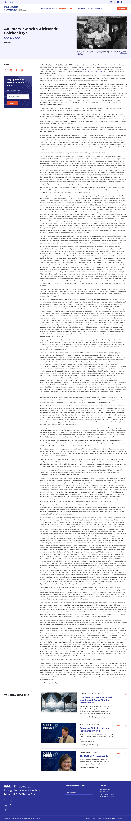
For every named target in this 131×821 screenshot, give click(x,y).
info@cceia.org (105, 790)
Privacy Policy (96, 818)
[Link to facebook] (121, 2)
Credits (87, 818)
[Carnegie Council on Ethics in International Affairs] (15, 8)
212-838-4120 (105, 792)
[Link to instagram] (125, 2)
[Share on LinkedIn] (11, 70)
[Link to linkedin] (111, 2)
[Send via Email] (22, 70)
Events (90, 8)
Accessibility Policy (109, 818)
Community (81, 8)
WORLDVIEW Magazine (94, 71)
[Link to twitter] (114, 2)
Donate (122, 8)
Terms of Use (121, 818)
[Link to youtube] (118, 2)
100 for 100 (12, 38)
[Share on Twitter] (6, 70)
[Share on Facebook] (16, 70)
